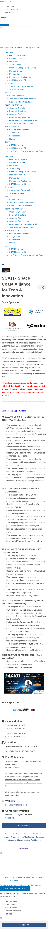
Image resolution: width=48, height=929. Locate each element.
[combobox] (15, 21)
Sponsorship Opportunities (21, 86)
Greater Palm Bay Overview (21, 129)
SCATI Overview (16, 145)
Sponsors (9, 83)
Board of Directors (17, 111)
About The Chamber (13, 105)
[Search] (4, 25)
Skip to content (7, 1)
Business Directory (12, 834)
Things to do (15, 133)
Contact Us (40, 837)
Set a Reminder (24, 825)
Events (8, 92)
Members (9, 52)
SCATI (7, 142)
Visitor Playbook (12, 126)
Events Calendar (16, 95)
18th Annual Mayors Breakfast (22, 98)
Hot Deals (13, 61)
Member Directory (17, 71)
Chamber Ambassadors (19, 117)
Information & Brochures (17, 840)
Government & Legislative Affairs (23, 120)
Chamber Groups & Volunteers (22, 68)
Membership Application (20, 77)
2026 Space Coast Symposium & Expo (26, 151)
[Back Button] (3, 264)
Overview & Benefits (18, 55)
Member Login (15, 74)
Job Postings (15, 65)
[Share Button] (41, 287)
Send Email (10, 818)
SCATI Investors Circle (19, 80)
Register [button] (22, 925)
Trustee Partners (16, 89)
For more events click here (16, 805)
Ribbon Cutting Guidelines (20, 102)
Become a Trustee (17, 58)
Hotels (12, 139)
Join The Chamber (34, 840)
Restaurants (14, 136)
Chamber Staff (15, 114)
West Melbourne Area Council (22, 123)
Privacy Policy (6, 893)
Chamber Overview (17, 108)
